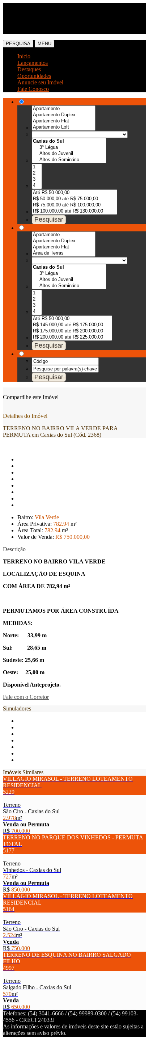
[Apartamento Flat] (63, 121)
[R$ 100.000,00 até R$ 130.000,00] (74, 211)
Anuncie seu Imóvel (40, 82)
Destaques (29, 69)
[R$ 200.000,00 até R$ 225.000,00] (72, 337)
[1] (37, 167)
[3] (37, 179)
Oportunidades (34, 76)
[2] (37, 173)
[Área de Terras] (63, 253)
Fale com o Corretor (26, 697)
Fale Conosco (33, 89)
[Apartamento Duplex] (63, 115)
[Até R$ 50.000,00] (74, 193)
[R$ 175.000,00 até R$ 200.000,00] (72, 331)
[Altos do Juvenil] (69, 154)
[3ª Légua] (69, 147)
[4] (37, 186)
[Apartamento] (63, 109)
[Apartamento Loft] (63, 127)
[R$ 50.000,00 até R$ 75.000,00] (74, 199)
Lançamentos (32, 63)
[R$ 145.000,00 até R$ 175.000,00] (72, 325)
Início (23, 56)
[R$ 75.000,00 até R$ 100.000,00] (74, 205)
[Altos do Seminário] (69, 160)
